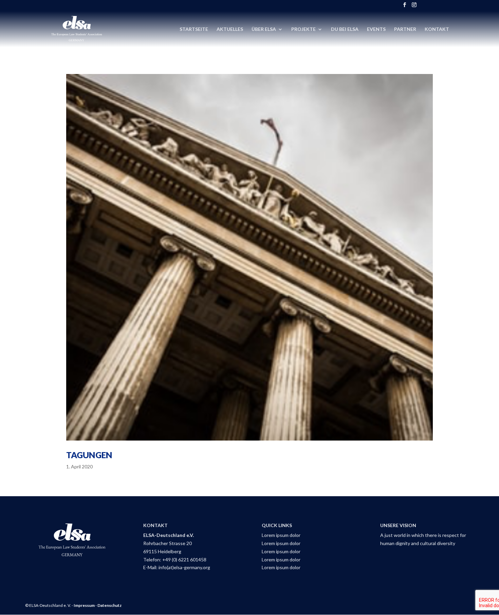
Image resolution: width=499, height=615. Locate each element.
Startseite (194, 29)
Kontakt (437, 29)
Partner (405, 29)
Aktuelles (230, 29)
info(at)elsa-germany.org (184, 567)
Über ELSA (264, 29)
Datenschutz (109, 605)
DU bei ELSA (344, 29)
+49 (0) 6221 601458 (184, 559)
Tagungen (89, 455)
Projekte (303, 29)
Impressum (84, 605)
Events (376, 29)
